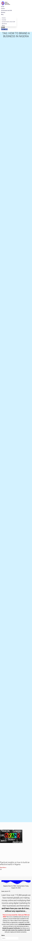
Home (2, 6)
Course (3, 8)
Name (3, 935)
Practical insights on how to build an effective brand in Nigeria (15, 863)
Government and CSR (6, 10)
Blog (2, 14)
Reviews (3, 12)
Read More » (3, 867)
